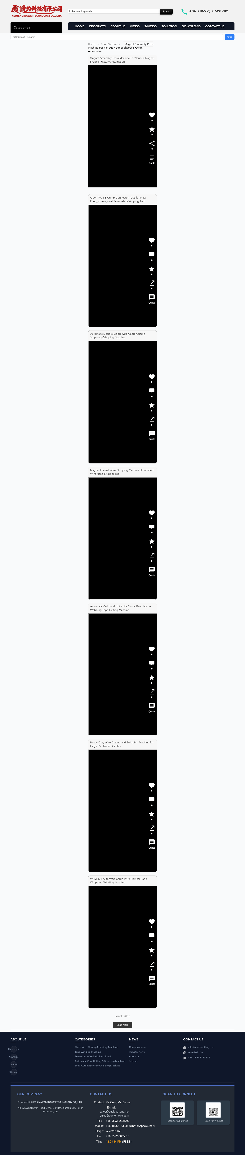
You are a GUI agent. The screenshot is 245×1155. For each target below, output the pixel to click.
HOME (80, 26)
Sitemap (14, 1072)
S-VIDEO (150, 26)
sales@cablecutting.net (201, 1047)
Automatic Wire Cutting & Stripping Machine (100, 1061)
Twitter (14, 1064)
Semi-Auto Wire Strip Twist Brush (93, 1056)
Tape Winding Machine (88, 1052)
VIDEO (135, 26)
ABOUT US (117, 26)
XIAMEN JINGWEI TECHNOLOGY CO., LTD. (59, 1102)
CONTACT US (214, 26)
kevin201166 (195, 1052)
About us (134, 1056)
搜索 (229, 37)
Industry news (137, 1052)
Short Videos (109, 44)
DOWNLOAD (191, 26)
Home (92, 44)
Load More (122, 1024)
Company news (137, 1047)
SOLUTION (169, 26)
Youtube (14, 1057)
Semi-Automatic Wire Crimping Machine (97, 1065)
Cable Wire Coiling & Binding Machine (96, 1047)
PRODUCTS (97, 26)
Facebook (14, 1049)
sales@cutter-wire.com (114, 1115)
